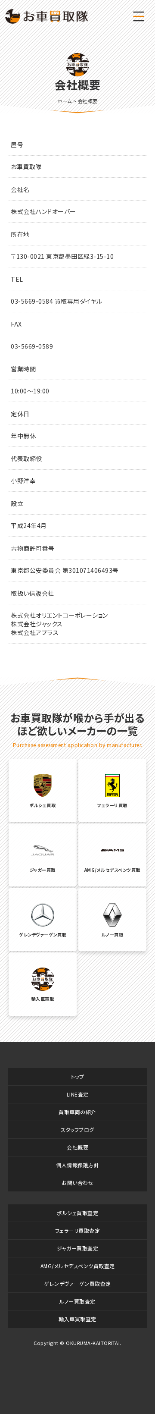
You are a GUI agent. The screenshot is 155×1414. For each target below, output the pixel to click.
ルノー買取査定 (77, 1301)
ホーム (65, 100)
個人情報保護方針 (77, 1165)
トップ (77, 1076)
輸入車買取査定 (77, 1319)
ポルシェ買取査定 (77, 1212)
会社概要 (77, 1147)
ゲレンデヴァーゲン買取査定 (77, 1283)
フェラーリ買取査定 (77, 1230)
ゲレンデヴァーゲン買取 (42, 934)
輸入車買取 (42, 999)
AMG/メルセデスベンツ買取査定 (77, 1265)
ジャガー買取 (43, 870)
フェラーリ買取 (112, 805)
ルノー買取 (113, 934)
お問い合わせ (77, 1182)
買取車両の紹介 (77, 1111)
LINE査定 (78, 1094)
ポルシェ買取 (42, 805)
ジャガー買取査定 (77, 1248)
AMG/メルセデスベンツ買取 (112, 870)
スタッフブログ (77, 1129)
